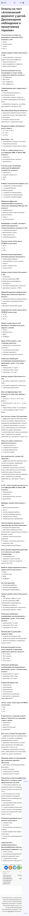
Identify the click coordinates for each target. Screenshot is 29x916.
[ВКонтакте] (6, 868)
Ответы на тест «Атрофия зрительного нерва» (22, 877)
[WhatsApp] (19, 868)
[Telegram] (14, 868)
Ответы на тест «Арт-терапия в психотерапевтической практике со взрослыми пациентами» (7, 879)
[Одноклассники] (10, 868)
